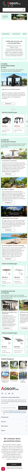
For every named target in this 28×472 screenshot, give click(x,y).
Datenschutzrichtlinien (20, 412)
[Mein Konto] (8, 6)
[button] (12, 109)
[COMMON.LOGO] (13, 3)
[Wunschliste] (5, 6)
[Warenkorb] (12, 6)
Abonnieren (23, 408)
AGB (10, 412)
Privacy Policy (14, 459)
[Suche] (23, 10)
